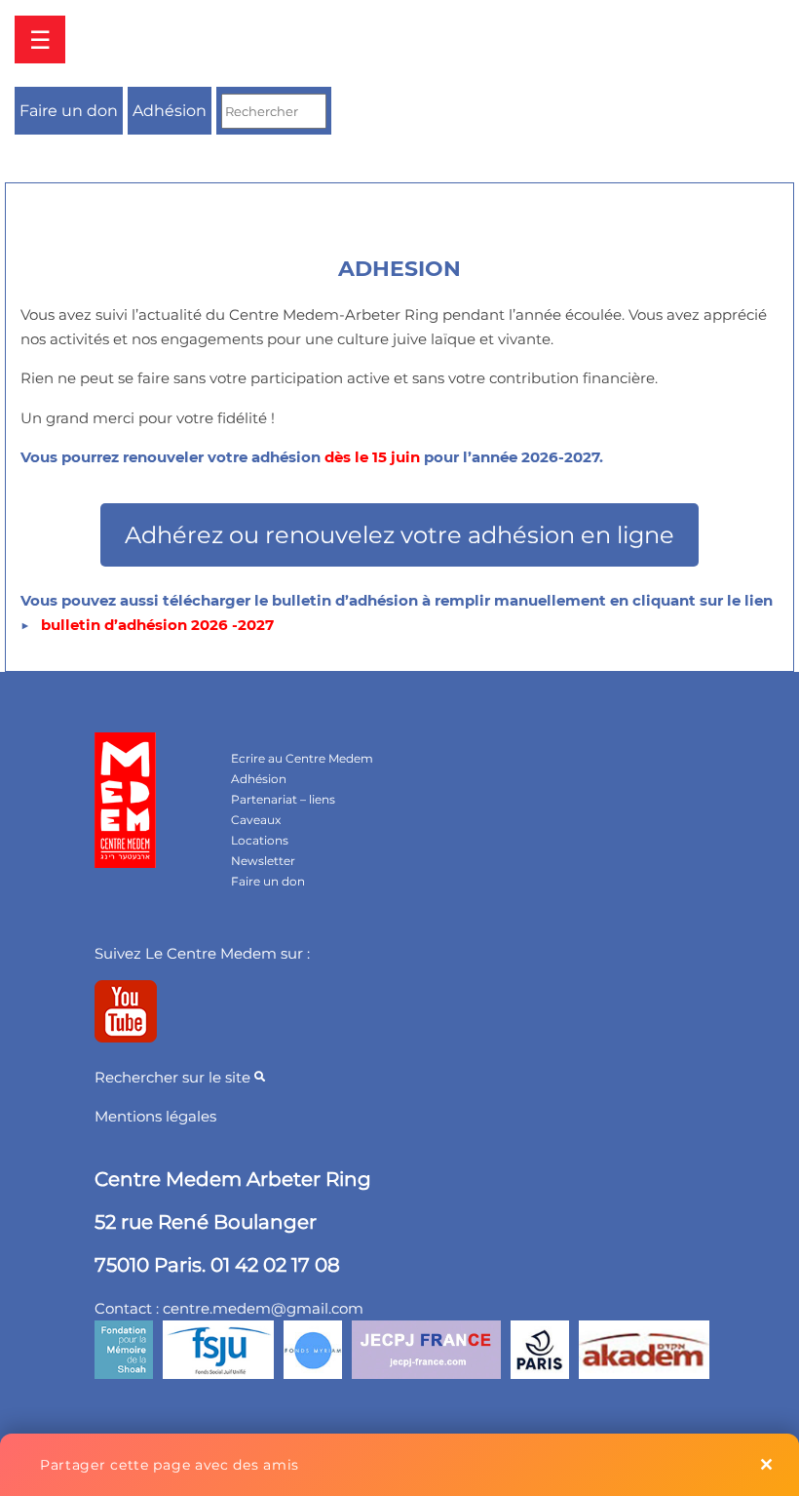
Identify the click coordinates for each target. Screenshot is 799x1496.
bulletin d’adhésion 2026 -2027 (157, 624)
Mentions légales (155, 1116)
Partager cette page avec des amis (169, 1465)
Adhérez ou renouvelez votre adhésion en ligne (399, 535)
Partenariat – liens (283, 799)
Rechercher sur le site (174, 1077)
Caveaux (256, 819)
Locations (259, 840)
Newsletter (263, 860)
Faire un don (68, 110)
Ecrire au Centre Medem (302, 758)
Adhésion (170, 110)
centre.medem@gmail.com (263, 1308)
